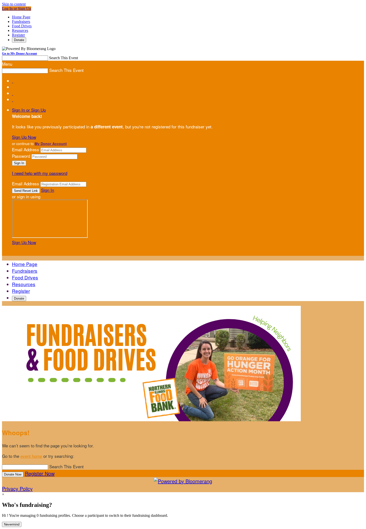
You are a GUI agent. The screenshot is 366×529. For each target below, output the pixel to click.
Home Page (21, 17)
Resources (20, 30)
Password (21, 156)
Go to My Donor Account (19, 53)
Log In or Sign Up (16, 8)
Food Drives (22, 26)
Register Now (40, 473)
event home (31, 456)
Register (18, 35)
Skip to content (14, 4)
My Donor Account (51, 143)
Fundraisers (21, 21)
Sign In (47, 190)
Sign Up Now (24, 137)
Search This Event (63, 58)
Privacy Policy (17, 488)
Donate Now (12, 474)
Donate (19, 40)
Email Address (25, 149)
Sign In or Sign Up (29, 110)
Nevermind (11, 524)
